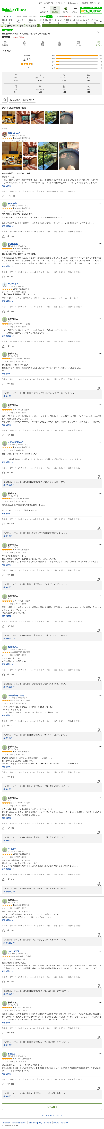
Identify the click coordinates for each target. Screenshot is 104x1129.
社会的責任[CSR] (35, 1123)
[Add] (99, 31)
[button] (8, 117)
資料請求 (64, 1123)
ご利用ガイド (48, 3)
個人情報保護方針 (19, 1123)
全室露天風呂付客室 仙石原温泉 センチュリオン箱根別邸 (26, 33)
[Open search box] (5, 99)
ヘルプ (39, 3)
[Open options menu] (100, 133)
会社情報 (6, 1123)
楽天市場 (85, 3)
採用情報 (47, 1123)
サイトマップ (60, 3)
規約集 (56, 1123)
